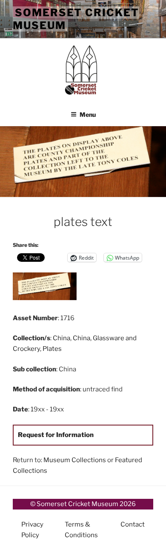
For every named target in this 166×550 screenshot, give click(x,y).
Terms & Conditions (81, 530)
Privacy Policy (32, 530)
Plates (52, 349)
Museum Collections (74, 460)
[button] (48, 287)
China (61, 338)
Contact (132, 524)
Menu (88, 114)
